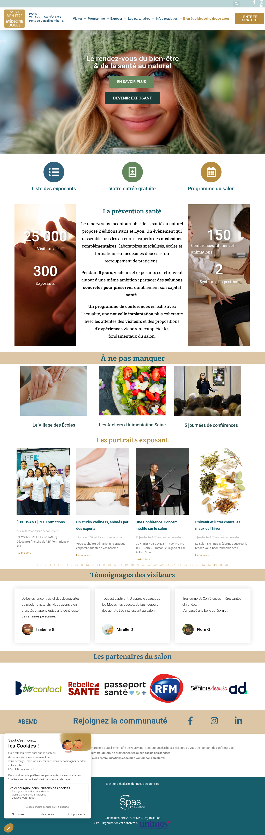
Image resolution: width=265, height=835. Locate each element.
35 (221, 565)
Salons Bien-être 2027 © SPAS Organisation (132, 817)
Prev (22, 688)
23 (149, 565)
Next (243, 688)
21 (137, 565)
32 (203, 565)
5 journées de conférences (211, 425)
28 (179, 565)
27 (173, 565)
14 (98, 565)
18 (120, 565)
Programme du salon (211, 188)
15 (104, 565)
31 (197, 565)
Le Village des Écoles (54, 425)
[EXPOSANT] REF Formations (41, 522)
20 (132, 565)
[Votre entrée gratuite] (132, 172)
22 (143, 565)
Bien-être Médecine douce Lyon (206, 18)
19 (126, 565)
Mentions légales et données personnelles (132, 783)
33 (209, 565)
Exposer (116, 18)
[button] (236, 4)
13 (93, 565)
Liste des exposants (54, 188)
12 (87, 565)
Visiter (77, 18)
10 (76, 565)
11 (82, 565)
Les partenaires (139, 18)
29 (185, 565)
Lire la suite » (24, 553)
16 (109, 565)
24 (155, 565)
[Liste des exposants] (53, 172)
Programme (96, 18)
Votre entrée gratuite (132, 188)
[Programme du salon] (211, 172)
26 (167, 565)
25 (161, 565)
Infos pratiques (167, 18)
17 (115, 565)
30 (191, 565)
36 (227, 565)
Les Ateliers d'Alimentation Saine (132, 424)
